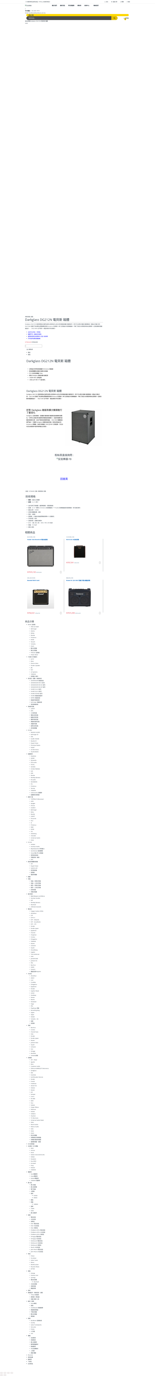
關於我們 (54, 5)
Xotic (32, 956)
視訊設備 (30, 1357)
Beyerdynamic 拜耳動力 (37, 849)
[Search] (114, 18)
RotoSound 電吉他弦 (37, 1241)
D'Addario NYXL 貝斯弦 (37, 1234)
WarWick (33, 1053)
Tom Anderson (35, 954)
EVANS (35, 1195)
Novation (33, 1159)
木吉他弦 (33, 1219)
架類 (29, 1318)
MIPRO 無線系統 (35, 698)
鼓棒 (32, 1206)
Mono (32, 1262)
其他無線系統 (34, 704)
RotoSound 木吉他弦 (37, 1243)
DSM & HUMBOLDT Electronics (40, 1068)
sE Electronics (35, 749)
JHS (32, 1092)
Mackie (33, 635)
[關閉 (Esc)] (11, 1373)
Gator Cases (34, 1260)
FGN (32, 1034)
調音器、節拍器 (35, 1297)
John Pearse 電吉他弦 (37, 1249)
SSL (32, 831)
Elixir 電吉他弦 (35, 1223)
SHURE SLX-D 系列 (36, 689)
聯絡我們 (96, 5)
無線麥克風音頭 (35, 700)
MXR (32, 1101)
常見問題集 (71, 5)
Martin (33, 999)
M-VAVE (33, 1098)
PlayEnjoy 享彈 (35, 1008)
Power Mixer (34, 655)
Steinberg (34, 833)
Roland (33, 1167)
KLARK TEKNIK (35, 739)
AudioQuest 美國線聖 (37, 1308)
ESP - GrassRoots (36, 922)
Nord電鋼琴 (34, 1174)
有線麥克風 (31, 706)
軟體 (29, 877)
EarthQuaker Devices (37, 1077)
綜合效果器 (34, 1135)
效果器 (30, 1058)
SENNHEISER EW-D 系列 (38, 683)
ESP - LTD (33, 924)
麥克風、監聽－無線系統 (35, 678)
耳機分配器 (34, 892)
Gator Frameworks (36, 1325)
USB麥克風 (34, 713)
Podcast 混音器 (35, 652)
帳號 (129, 2)
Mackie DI (34, 741)
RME (32, 827)
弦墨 (32, 1021)
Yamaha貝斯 (34, 1055)
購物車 (79, 5)
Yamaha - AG (34, 1019)
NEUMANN (34, 782)
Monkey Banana (35, 777)
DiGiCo (33, 631)
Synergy (33, 1277)
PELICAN (30, 1355)
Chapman (34, 935)
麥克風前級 (34, 870)
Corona (33, 937)
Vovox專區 (34, 1303)
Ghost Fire (34, 1086)
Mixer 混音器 (31, 624)
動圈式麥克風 (34, 717)
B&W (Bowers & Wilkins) (38, 896)
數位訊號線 (34, 1314)
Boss (32, 1064)
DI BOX (30, 730)
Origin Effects (35, 1107)
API (32, 864)
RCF (32, 670)
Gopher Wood (35, 991)
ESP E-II (33, 917)
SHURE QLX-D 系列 (36, 691)
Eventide (33, 1075)
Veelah (33, 1017)
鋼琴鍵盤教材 (34, 1344)
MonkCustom (35, 1264)
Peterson (33, 1109)
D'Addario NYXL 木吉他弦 (38, 1232)
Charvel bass (34, 1032)
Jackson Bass (34, 1042)
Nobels (33, 1105)
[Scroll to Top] (77, 1371)
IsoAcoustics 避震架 (36, 792)
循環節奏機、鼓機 (36, 1142)
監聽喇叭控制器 (35, 795)
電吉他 (30, 909)
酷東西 (30, 1359)
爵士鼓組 (33, 1185)
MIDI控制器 (31, 1144)
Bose (32, 661)
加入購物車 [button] (61, 572)
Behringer (34, 629)
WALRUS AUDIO (35, 732)
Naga (32, 1004)
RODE (32, 639)
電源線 (33, 1316)
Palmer (33, 1111)
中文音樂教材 (34, 1348)
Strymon (33, 1116)
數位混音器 (34, 648)
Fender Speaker (35, 665)
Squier (33, 948)
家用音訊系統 (34, 855)
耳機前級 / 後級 (35, 857)
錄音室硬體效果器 (33, 861)
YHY (32, 1333)
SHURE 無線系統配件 (37, 696)
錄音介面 (30, 797)
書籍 (29, 1335)
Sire (32, 1049)
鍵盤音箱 (68, 578)
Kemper (33, 1094)
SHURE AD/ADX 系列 (36, 693)
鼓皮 (32, 1193)
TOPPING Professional (37, 799)
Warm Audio (34, 1124)
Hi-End (30, 842)
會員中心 (86, 5)
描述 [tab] (29, 352)
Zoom (32, 646)
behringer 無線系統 (36, 702)
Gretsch (33, 969)
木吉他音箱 (68, 537)
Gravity (33, 1323)
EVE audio (34, 762)
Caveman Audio (35, 1066)
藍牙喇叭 (30, 894)
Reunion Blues (35, 1267)
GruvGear (33, 1258)
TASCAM (33, 836)
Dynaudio (33, 760)
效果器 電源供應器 (36, 1139)
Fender (33, 926)
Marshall (33, 905)
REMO (35, 1198)
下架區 (30, 1361)
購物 (122, 2)
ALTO (32, 659)
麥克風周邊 (34, 728)
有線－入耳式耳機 (36, 883)
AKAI (32, 1148)
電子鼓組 (33, 1189)
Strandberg (34, 950)
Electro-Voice (34, 663)
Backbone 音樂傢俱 (36, 1320)
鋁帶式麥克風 (34, 726)
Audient (33, 808)
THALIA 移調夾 (35, 1295)
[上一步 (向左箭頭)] (1, 1375)
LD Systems (34, 672)
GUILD (32, 993)
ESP (32, 915)
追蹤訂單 (115, 2)
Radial (32, 747)
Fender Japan (35, 928)
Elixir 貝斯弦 (34, 1228)
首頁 (26, 21)
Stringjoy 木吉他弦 (36, 1239)
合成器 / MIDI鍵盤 (33, 1146)
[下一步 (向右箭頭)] (4, 1375)
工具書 (33, 1351)
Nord (32, 1152)
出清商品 (30, 1364)
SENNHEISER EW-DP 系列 (38, 687)
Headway (33, 995)
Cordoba (33, 982)
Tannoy (33, 788)
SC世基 (33, 1331)
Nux (32, 821)
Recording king (35, 1010)
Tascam (33, 642)
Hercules (33, 1327)
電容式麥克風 (34, 715)
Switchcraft (34, 868)
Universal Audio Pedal (37, 1120)
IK (31, 823)
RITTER (33, 1269)
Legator (33, 952)
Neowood (33, 1002)
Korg (32, 1165)
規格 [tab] (29, 354)
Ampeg (33, 1273)
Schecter (33, 945)
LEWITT (33, 708)
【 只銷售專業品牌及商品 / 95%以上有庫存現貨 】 (38, 2)
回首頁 (64, 479)
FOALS (32, 1256)
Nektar (33, 1157)
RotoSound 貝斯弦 (36, 1245)
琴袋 (29, 1254)
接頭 (32, 1305)
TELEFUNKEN (34, 752)
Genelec (33, 767)
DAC (32, 859)
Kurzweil (33, 1163)
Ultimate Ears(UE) (36, 907)
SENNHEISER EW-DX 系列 (38, 685)
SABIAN (36, 1204)
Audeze (33, 844)
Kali (32, 771)
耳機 (29, 879)
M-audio (33, 780)
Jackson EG (34, 961)
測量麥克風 (34, 724)
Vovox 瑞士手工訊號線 (37, 853)
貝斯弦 (33, 1221)
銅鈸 (32, 1202)
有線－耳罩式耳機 (36, 881)
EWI (32, 737)
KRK (32, 773)
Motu (32, 812)
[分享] (8, 1373)
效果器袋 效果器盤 (36, 1137)
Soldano (33, 1114)
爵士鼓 (30, 1182)
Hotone (33, 1088)
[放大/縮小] (1, 1373)
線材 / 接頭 (31, 1301)
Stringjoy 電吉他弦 (36, 1236)
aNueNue (33, 913)
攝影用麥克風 (34, 719)
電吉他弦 (33, 1217)
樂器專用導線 (34, 1310)
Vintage (33, 1051)
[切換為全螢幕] (4, 1373)
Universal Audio (35, 838)
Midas (32, 633)
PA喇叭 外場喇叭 (32, 657)
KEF (32, 900)
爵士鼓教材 (34, 1342)
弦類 (29, 1215)
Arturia (33, 805)
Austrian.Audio (35, 846)
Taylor (32, 1014)
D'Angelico (34, 939)
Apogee (33, 803)
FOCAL (33, 764)
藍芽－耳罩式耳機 (36, 885)
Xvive (32, 840)
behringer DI (34, 734)
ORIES (32, 967)
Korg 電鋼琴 (34, 1176)
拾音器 (33, 1023)
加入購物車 (30, 349)
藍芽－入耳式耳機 (36, 887)
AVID (32, 801)
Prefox (32, 1329)
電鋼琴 (30, 1172)
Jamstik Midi (34, 958)
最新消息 (62, 5)
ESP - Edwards (35, 920)
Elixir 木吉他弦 (35, 1226)
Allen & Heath (35, 627)
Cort (32, 980)
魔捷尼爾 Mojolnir (36, 971)
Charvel (33, 933)
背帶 (29, 1290)
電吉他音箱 (29, 537)
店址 (107, 2)
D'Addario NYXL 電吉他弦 (38, 1230)
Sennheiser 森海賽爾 (37, 851)
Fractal (33, 1081)
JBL (32, 668)
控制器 (33, 872)
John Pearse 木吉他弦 (37, 1251)
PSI (32, 784)
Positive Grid (34, 1275)
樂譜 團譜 (33, 1353)
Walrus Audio (35, 1127)
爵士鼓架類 (34, 1187)
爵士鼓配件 (34, 1213)
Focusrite (33, 818)
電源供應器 (34, 874)
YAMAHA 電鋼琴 (35, 1180)
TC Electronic (34, 1118)
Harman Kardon (35, 898)
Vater (32, 1211)
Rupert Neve (34, 743)
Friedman (33, 1083)
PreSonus (33, 637)
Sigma (32, 1012)
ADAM (32, 758)
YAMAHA (33, 674)
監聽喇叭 (30, 754)
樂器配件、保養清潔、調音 (35, 1292)
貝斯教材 (33, 1340)
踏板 (32, 1200)
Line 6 (32, 1096)
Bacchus (33, 965)
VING (32, 1122)
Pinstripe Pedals (35, 745)
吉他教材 (33, 1338)
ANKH (32, 978)
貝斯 (29, 1025)
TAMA (32, 1208)
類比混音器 (34, 650)
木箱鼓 (33, 1191)
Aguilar (33, 1062)
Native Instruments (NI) (37, 1155)
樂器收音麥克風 (35, 721)
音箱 (29, 21)
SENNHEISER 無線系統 (37, 680)
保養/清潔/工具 (35, 1299)
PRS (32, 963)
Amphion (33, 756)
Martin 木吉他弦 (35, 1247)
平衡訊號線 (34, 1312)
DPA (32, 711)
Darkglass (34, 1070)
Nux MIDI (33, 1161)
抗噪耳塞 (33, 890)
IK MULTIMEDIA (35, 769)
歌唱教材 (33, 1346)
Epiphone (33, 930)
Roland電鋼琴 (35, 1178)
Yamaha (33, 644)
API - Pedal (34, 1060)
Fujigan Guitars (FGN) (37, 911)
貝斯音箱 (27, 316)
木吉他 (30, 974)
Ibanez (33, 943)
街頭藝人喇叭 (34, 676)
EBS (32, 1073)
